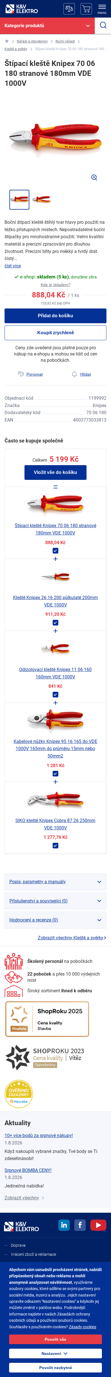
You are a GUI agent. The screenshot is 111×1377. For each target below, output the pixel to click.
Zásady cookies (82, 1327)
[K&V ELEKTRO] (21, 8)
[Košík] (86, 8)
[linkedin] (64, 1226)
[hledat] (103, 26)
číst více (13, 266)
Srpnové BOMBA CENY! (28, 1170)
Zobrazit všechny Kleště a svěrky (70, 937)
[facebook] (80, 1226)
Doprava (18, 1245)
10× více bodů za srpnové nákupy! (39, 1135)
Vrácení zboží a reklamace (33, 1254)
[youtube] (98, 1226)
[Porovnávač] (69, 8)
